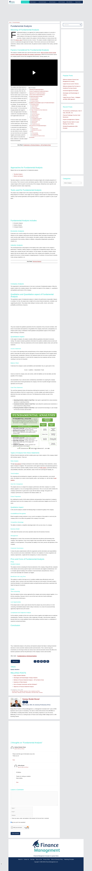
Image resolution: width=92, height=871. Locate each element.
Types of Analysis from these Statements (39, 109)
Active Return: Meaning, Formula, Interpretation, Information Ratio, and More (27, 692)
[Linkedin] (38, 661)
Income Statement (35, 105)
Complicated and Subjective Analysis (38, 135)
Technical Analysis (37, 261)
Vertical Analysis (52, 1)
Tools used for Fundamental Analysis (37, 94)
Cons (32, 131)
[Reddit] (44, 661)
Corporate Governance (36, 124)
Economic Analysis (34, 97)
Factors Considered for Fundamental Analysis (39, 91)
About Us (20, 859)
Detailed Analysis (35, 128)
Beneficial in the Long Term (36, 130)
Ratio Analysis (33, 1)
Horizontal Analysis (42, 1)
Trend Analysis (34, 112)
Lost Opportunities (35, 134)
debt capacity (43, 467)
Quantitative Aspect (35, 104)
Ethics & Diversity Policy (57, 859)
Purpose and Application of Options (71, 119)
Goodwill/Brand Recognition (37, 118)
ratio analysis (18, 463)
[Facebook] (35, 661)
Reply (14, 759)
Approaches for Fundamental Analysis (37, 92)
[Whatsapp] (47, 661)
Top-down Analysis (18, 174)
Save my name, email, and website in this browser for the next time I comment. (30, 818)
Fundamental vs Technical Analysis (27, 656)
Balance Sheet (34, 107)
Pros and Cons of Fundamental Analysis (38, 125)
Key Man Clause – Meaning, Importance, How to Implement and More (26, 691)
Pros (32, 127)
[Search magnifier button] (80, 25)
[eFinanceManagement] (12, 2)
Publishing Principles (69, 859)
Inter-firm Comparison (36, 114)
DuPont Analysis (62, 1)
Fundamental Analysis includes (36, 96)
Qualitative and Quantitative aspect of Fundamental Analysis (42, 102)
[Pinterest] (41, 661)
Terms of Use (39, 859)
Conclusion (32, 137)
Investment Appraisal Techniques (70, 90)
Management (34, 122)
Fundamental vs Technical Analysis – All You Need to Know (37, 145)
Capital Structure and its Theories (71, 83)
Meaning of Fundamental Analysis (37, 89)
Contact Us (26, 859)
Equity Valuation (15, 669)
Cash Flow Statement (35, 108)
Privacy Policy (46, 859)
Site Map (32, 859)
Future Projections (35, 115)
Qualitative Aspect (34, 117)
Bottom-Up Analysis (18, 176)
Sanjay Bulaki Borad (30, 699)
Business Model (35, 121)
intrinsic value (18, 40)
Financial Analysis (25, 1)
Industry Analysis (34, 99)
